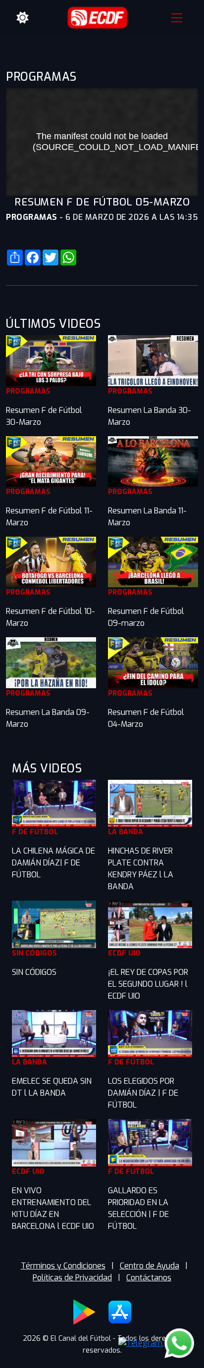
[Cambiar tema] (23, 17)
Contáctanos (148, 1277)
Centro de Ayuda (149, 1266)
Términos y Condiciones (63, 1266)
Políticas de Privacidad (72, 1277)
